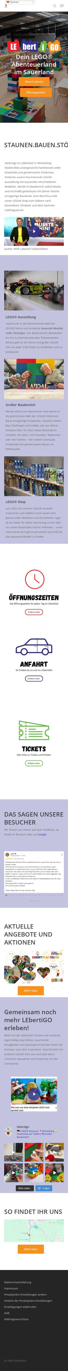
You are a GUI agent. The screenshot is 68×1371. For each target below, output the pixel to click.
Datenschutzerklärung (17, 1282)
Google (42, 834)
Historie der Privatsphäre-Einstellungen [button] (28, 1300)
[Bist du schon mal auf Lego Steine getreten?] (13, 1152)
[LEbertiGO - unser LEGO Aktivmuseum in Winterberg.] (54, 1172)
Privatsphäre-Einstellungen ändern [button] (25, 1294)
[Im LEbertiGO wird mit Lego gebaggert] (34, 1152)
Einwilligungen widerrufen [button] (20, 1307)
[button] (62, 6)
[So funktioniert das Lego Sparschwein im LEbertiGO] (34, 1172)
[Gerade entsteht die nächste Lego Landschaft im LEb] (13, 1172)
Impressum (11, 1288)
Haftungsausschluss (16, 1319)
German (13, 2)
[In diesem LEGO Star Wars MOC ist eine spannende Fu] (54, 1152)
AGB (6, 1313)
